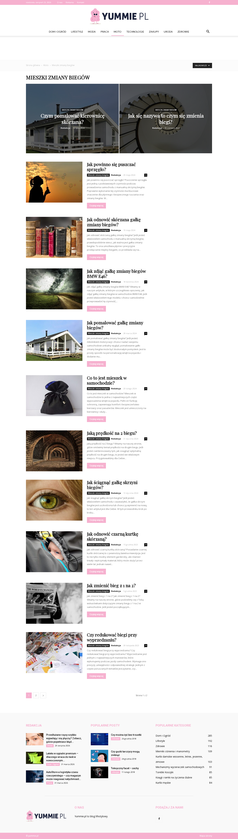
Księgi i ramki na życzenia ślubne (174, 777)
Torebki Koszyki (164, 772)
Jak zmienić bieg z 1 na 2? (111, 585)
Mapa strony (206, 835)
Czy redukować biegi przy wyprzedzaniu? (112, 637)
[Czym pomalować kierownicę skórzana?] (72, 124)
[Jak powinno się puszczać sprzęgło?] (54, 182)
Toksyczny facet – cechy (125, 768)
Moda (92, 31)
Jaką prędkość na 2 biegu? (112, 433)
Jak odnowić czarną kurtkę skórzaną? (112, 536)
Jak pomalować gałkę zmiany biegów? (115, 325)
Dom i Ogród (57, 31)
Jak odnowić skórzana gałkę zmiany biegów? (114, 221)
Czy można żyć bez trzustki (126, 734)
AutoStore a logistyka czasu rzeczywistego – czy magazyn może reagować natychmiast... (63, 775)
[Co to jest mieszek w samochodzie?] (54, 395)
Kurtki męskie (163, 782)
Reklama (70, 2)
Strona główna (33, 65)
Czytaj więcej (96, 205)
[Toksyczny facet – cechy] (99, 772)
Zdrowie (183, 31)
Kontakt (80, 2)
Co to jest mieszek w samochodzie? (106, 380)
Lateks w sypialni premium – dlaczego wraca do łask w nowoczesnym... (62, 757)
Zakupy (154, 31)
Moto (117, 31)
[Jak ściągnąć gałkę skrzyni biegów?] (54, 500)
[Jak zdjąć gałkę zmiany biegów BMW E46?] (54, 288)
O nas (59, 2)
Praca (105, 31)
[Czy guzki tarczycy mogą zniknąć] (99, 756)
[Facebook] (209, 2)
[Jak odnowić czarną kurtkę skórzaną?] (54, 551)
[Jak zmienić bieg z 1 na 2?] (54, 603)
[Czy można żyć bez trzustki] (99, 739)
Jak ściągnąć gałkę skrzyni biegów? (112, 484)
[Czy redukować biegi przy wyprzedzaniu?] (54, 652)
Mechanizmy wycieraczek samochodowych (180, 767)
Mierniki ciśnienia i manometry (173, 751)
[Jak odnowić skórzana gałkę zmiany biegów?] (54, 237)
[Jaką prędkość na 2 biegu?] (54, 450)
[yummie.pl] (119, 16)
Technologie (135, 31)
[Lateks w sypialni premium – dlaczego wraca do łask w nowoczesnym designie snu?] (34, 758)
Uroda (168, 31)
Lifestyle (77, 31)
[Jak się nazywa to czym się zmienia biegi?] (165, 124)
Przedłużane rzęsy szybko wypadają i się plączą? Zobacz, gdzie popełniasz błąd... (64, 738)
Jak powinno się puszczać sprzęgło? (111, 166)
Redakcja (65, 128)
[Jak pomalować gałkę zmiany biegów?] (54, 340)
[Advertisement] (119, 48)
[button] (208, 32)
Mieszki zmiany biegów (72, 110)
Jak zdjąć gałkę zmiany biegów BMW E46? (116, 273)
